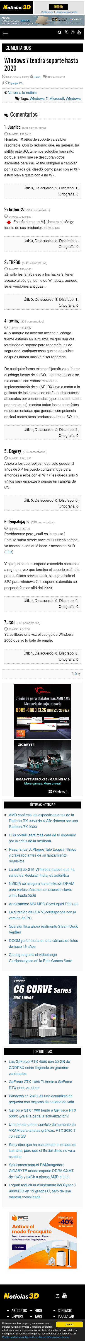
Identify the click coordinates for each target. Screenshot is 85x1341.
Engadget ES (15, 83)
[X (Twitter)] (66, 32)
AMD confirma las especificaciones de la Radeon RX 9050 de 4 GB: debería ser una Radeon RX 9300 (43, 820)
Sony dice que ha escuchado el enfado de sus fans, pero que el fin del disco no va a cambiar (42, 1150)
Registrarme (47, 12)
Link (8, 551)
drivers (17, 1316)
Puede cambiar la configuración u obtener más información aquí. (36, 1337)
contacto (65, 1310)
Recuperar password (66, 12)
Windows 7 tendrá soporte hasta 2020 (41, 64)
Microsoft (56, 98)
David (37, 77)
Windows (73, 98)
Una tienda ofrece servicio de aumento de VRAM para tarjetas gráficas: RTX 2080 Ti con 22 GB (42, 1130)
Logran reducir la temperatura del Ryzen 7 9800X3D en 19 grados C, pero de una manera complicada (42, 1190)
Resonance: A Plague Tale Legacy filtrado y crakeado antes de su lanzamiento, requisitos (42, 855)
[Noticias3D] (16, 7)
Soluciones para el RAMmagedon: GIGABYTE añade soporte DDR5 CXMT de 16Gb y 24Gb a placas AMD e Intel (41, 1170)
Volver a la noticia (22, 92)
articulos (19, 1310)
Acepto (69, 1324)
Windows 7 (39, 98)
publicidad (66, 1316)
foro (38, 1310)
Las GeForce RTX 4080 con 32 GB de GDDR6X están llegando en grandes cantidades (39, 1067)
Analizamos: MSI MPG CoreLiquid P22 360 (43, 903)
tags (38, 1316)
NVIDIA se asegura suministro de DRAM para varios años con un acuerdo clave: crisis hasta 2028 (41, 889)
